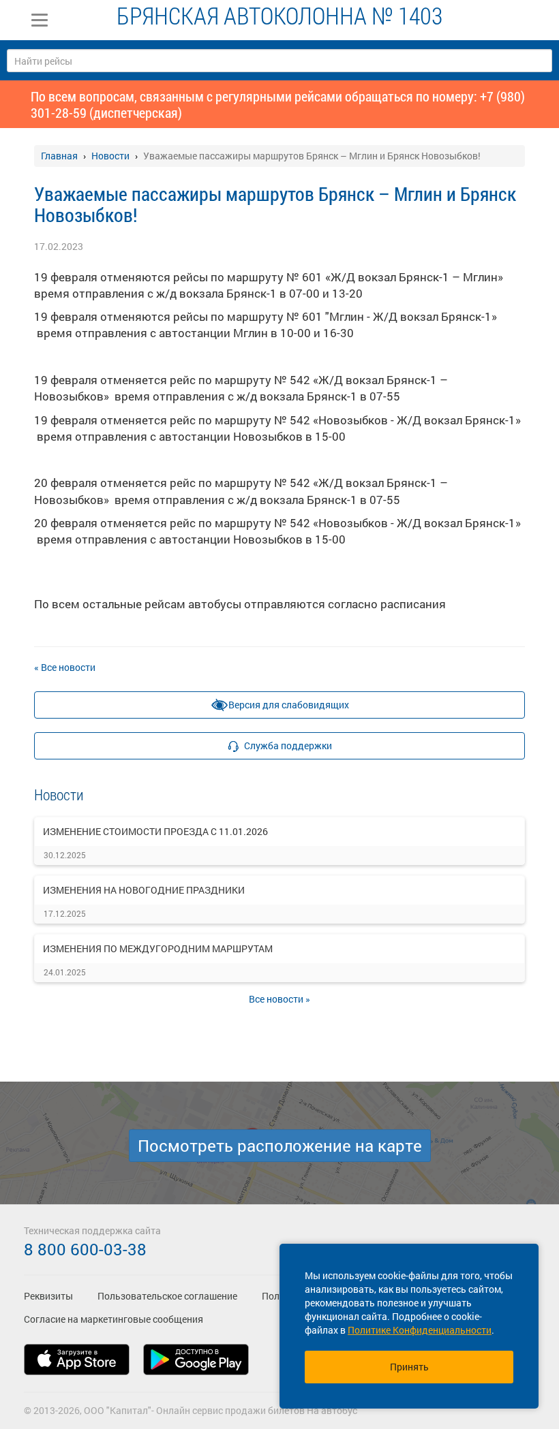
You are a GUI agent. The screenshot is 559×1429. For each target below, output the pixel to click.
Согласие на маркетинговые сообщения (113, 1319)
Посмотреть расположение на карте (280, 1146)
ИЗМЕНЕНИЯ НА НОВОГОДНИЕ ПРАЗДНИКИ (144, 889)
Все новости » (279, 998)
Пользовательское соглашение (167, 1295)
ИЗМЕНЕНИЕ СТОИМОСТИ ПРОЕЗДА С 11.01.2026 (155, 831)
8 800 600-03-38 (85, 1249)
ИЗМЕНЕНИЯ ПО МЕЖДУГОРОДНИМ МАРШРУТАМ (158, 948)
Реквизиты (48, 1295)
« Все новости (64, 667)
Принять (409, 1366)
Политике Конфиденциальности (420, 1329)
